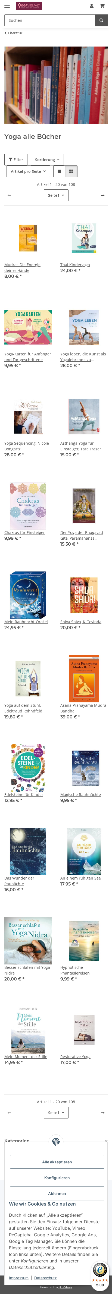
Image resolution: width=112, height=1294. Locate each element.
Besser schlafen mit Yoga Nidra (27, 970)
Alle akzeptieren (57, 1162)
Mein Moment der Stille (25, 1056)
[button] (92, 6)
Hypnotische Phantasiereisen (75, 970)
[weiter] (103, 195)
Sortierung (45, 159)
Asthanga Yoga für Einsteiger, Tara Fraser (80, 446)
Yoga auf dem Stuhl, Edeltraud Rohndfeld (23, 708)
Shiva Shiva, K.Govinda (80, 621)
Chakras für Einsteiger (24, 532)
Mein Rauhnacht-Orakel (26, 621)
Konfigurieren (57, 1177)
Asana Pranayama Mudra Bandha (83, 708)
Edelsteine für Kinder (23, 794)
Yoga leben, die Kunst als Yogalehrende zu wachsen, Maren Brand (83, 356)
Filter (18, 159)
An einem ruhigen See (80, 878)
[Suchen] (101, 20)
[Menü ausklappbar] (7, 3)
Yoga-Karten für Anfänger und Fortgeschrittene (27, 356)
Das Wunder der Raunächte (19, 880)
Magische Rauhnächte (80, 794)
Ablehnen (57, 1193)
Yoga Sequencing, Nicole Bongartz (26, 446)
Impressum (19, 1277)
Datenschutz (45, 1277)
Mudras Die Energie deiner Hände (22, 267)
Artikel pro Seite (26, 171)
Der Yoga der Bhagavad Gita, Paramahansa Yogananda (81, 535)
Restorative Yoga (75, 1056)
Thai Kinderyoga (75, 264)
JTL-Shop (65, 1287)
